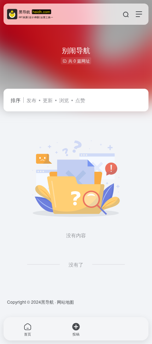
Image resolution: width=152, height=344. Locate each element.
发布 (31, 100)
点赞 (80, 100)
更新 (48, 100)
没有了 (76, 264)
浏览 (64, 100)
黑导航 (47, 302)
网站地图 (65, 302)
